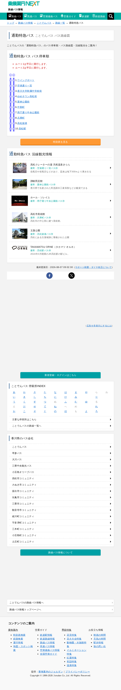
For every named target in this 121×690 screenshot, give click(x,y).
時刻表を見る (60, 141)
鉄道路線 (100, 16)
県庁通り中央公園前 (28, 112)
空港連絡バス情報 (50, 650)
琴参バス (17, 453)
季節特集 (67, 630)
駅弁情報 (98, 642)
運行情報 (18, 642)
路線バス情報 (15, 9)
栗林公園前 (23, 101)
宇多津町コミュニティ (24, 522)
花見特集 (72, 635)
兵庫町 (21, 117)
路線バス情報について (60, 552)
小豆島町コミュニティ (24, 535)
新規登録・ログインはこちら (60, 375)
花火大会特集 (74, 638)
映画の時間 (100, 635)
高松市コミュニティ (23, 478)
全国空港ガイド (48, 654)
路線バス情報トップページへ (25, 609)
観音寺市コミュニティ (24, 510)
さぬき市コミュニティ (24, 484)
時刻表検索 (19, 635)
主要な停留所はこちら (24, 419)
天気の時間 (100, 638)
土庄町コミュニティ (23, 541)
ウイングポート (26, 80)
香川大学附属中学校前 (29, 91)
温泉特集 (72, 665)
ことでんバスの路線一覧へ (26, 425)
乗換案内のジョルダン (50, 671)
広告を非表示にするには (99, 326)
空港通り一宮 (24, 85)
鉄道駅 (85, 16)
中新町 (21, 107)
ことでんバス (44, 22)
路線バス (16, 16)
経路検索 (18, 638)
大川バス (17, 459)
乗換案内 (13, 630)
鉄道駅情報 (46, 635)
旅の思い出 (100, 646)
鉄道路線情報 (47, 638)
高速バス (32, 16)
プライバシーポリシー (77, 671)
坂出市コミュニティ (23, 491)
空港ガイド (70, 16)
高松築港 (22, 123)
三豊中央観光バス (22, 465)
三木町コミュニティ (23, 529)
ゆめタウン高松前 (27, 96)
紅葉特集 (72, 657)
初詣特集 (72, 661)
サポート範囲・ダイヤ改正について (93, 267)
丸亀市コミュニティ (23, 497)
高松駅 (22, 128)
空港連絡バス (50, 16)
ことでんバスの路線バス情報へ (26, 602)
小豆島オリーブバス (23, 472)
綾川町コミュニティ (23, 516)
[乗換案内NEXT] (25, 4)
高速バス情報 (47, 646)
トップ (10, 22)
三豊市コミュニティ (23, 503)
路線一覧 (60, 22)
